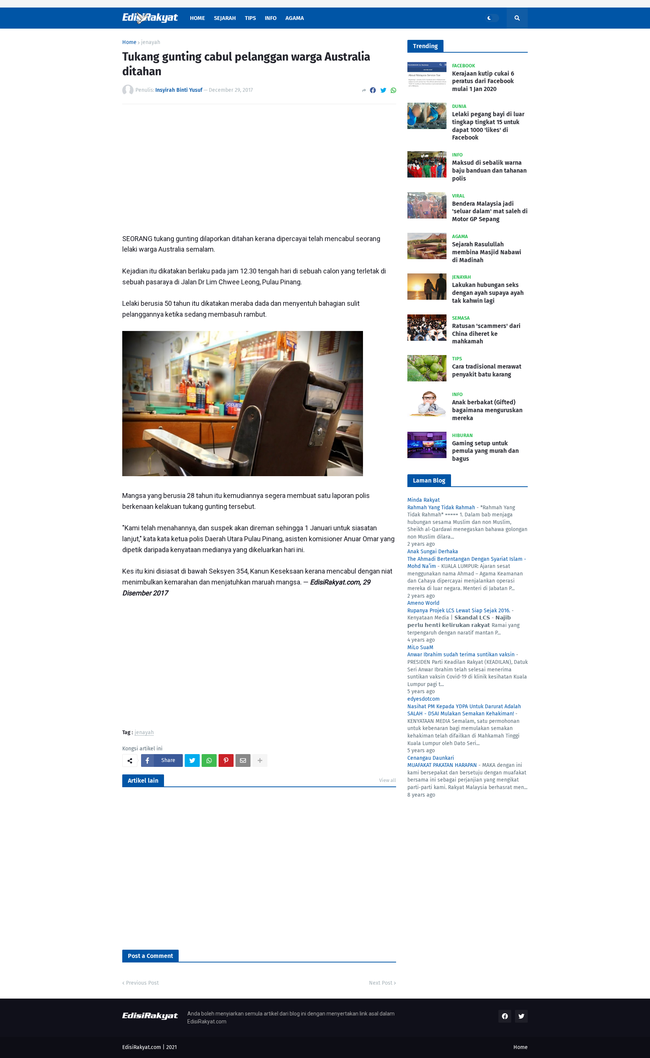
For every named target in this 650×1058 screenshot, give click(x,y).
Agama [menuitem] (295, 18)
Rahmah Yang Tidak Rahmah (441, 507)
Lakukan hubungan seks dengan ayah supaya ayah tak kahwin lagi (488, 292)
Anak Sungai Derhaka (432, 551)
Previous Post (142, 983)
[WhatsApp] (393, 90)
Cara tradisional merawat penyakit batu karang (486, 370)
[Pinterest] (226, 760)
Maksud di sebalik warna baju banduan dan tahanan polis (489, 170)
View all (387, 780)
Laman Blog (429, 480)
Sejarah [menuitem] (225, 18)
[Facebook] (373, 90)
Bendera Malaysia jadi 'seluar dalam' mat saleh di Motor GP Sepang (490, 211)
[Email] (243, 760)
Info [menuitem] (270, 18)
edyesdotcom (423, 699)
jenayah (150, 42)
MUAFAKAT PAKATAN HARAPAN (442, 765)
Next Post (380, 983)
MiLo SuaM (420, 647)
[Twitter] (383, 90)
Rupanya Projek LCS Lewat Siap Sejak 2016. (458, 610)
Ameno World (423, 603)
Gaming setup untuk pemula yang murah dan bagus (485, 451)
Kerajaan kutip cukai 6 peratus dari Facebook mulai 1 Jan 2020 (483, 81)
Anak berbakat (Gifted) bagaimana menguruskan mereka (487, 410)
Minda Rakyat (423, 500)
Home (129, 42)
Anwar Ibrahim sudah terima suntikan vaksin (461, 654)
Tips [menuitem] (250, 18)
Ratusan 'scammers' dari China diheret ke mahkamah (486, 333)
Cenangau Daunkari (430, 758)
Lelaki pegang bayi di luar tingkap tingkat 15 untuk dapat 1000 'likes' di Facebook (488, 126)
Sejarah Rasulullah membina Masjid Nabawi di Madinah (486, 252)
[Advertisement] (259, 166)
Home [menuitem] (197, 18)
